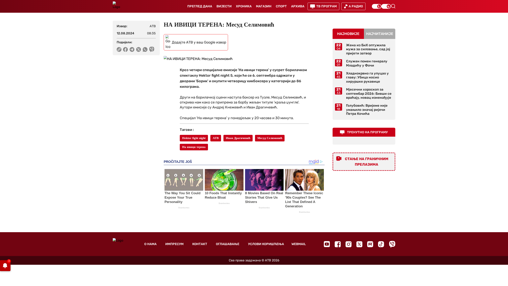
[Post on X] (138, 49)
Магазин (263, 6)
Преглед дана (199, 6)
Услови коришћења (266, 244)
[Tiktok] (381, 244)
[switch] (376, 6)
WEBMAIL (299, 244)
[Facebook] (338, 244)
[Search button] (393, 6)
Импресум (174, 244)
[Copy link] (119, 49)
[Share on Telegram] (132, 49)
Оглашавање (227, 244)
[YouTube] (327, 244)
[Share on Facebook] (125, 49)
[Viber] (392, 244)
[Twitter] (359, 244)
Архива (297, 6)
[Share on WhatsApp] (145, 49)
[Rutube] (370, 244)
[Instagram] (348, 244)
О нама (150, 244)
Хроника (244, 6)
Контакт (199, 244)
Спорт (281, 6)
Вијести (224, 6)
